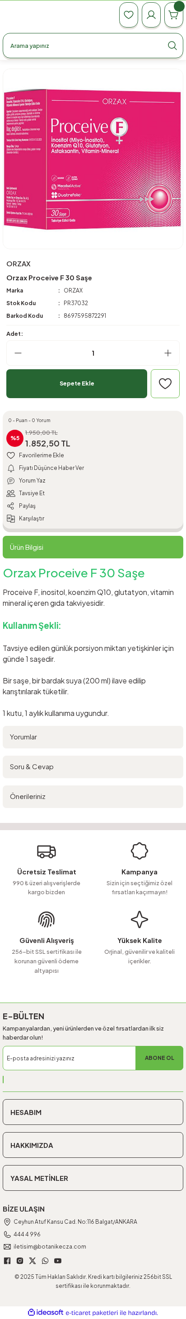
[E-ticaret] (91, 1313)
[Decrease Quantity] (14, 353)
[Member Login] (151, 15)
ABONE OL (159, 1057)
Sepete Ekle (77, 383)
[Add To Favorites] (165, 383)
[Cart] (173, 15)
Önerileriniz (28, 796)
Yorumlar (23, 736)
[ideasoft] (46, 1313)
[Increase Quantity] (171, 353)
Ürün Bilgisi (26, 547)
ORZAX (73, 290)
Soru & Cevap (32, 766)
